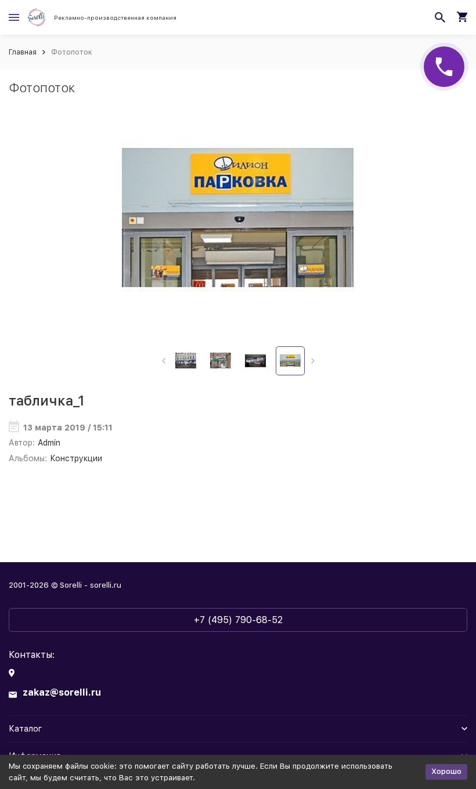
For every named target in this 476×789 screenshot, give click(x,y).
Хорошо (446, 771)
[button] (163, 360)
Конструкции (76, 458)
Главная (23, 52)
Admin (49, 442)
